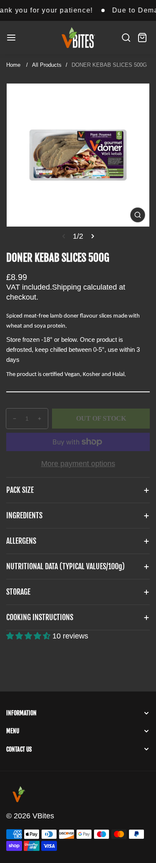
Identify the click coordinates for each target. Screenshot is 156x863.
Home (13, 65)
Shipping (66, 287)
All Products (47, 65)
